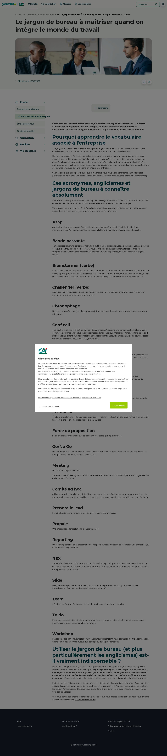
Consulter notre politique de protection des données (59, 397)
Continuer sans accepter (49, 406)
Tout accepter (119, 405)
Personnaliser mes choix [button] (91, 397)
